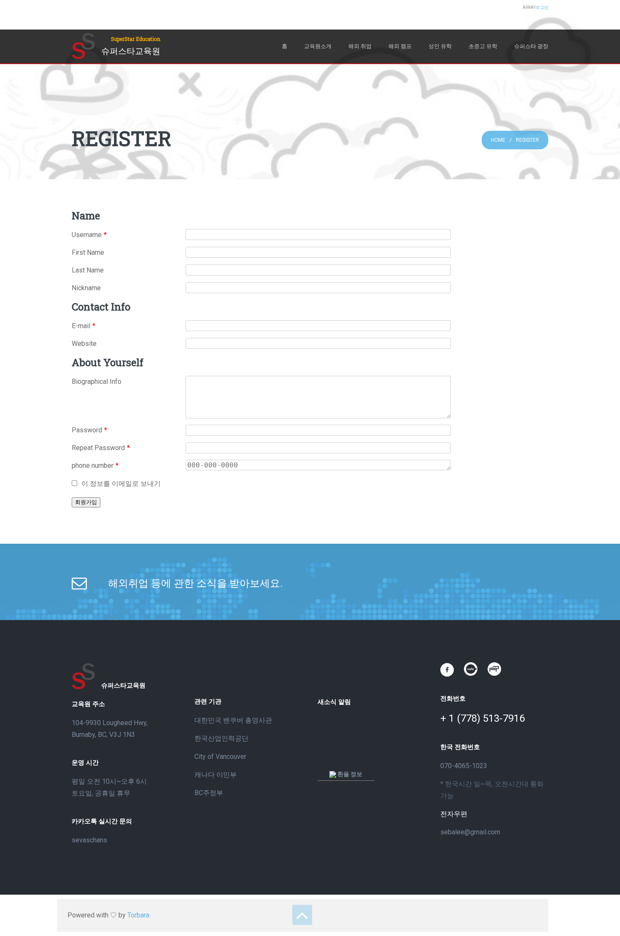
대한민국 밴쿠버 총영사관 (233, 720)
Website (84, 344)
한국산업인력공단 (221, 738)
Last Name (88, 270)
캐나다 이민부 (215, 775)
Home (498, 140)
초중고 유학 (483, 46)
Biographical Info (96, 382)
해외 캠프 (400, 46)
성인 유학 (440, 46)
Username (89, 235)
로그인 (542, 7)
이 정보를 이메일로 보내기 (121, 484)
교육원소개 (318, 46)
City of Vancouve (219, 757)
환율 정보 (349, 774)
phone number (95, 465)
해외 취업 (360, 46)
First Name (88, 252)
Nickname (86, 288)
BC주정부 (208, 793)
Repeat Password (101, 448)
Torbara (138, 915)
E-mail (83, 326)
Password (89, 430)
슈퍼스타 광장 (531, 46)
